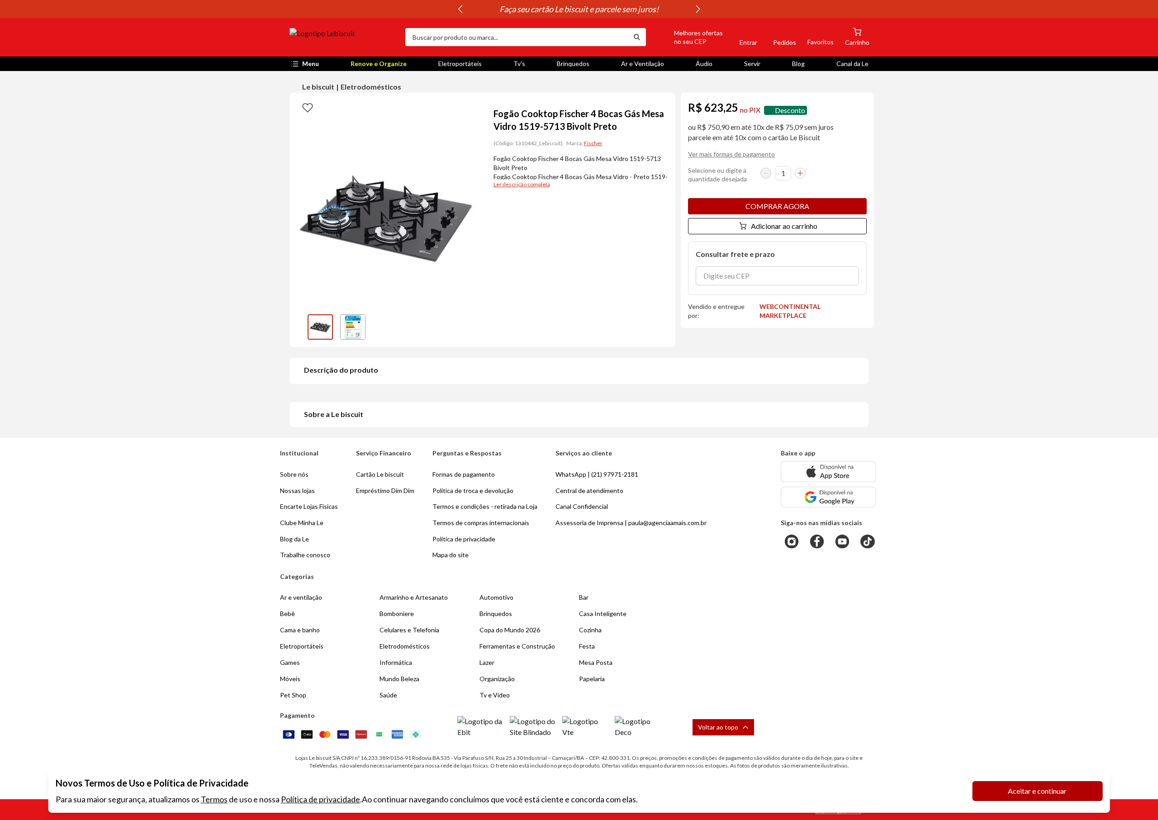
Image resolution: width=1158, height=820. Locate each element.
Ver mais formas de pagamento (731, 154)
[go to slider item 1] (352, 327)
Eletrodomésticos (371, 86)
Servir (752, 63)
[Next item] (698, 9)
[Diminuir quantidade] (765, 173)
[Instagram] (791, 541)
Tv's (519, 63)
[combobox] (516, 37)
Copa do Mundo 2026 (509, 630)
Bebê (287, 613)
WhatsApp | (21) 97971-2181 (596, 474)
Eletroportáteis (460, 63)
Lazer (486, 662)
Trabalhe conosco (305, 555)
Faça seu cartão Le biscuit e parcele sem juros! (579, 9)
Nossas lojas (297, 490)
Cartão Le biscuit (380, 474)
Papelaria (592, 679)
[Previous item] (460, 9)
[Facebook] (817, 541)
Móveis (290, 679)
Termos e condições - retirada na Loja (484, 506)
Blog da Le (294, 539)
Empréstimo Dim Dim (385, 490)
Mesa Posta (595, 662)
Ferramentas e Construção (517, 646)
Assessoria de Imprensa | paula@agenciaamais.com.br (631, 522)
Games (290, 662)
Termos (214, 799)
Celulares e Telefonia (409, 630)
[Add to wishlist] (307, 107)
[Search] (637, 37)
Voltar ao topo (718, 727)
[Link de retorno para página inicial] (344, 37)
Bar (583, 597)
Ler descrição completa (522, 184)
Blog (798, 63)
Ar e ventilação (301, 597)
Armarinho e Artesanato (414, 597)
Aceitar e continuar (1037, 791)
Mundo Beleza (399, 679)
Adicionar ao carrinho (784, 226)
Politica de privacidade (463, 539)
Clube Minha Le (301, 522)
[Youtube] (842, 541)
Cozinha (590, 630)
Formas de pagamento (463, 474)
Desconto (790, 110)
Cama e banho (300, 630)
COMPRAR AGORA (777, 206)
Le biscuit (318, 86)
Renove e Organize (379, 63)
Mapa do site (450, 555)
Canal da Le (852, 63)
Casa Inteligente (602, 613)
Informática (396, 662)
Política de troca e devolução (472, 490)
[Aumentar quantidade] (800, 173)
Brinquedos (573, 63)
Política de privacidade (320, 799)
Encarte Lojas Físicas (309, 506)
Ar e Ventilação (642, 63)
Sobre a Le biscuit (333, 414)
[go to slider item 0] (320, 327)
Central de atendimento (589, 490)
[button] (688, 37)
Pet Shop (293, 695)
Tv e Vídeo (494, 695)
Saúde (388, 695)
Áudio (704, 63)
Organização (497, 679)
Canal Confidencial (581, 506)
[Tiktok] (867, 541)
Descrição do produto (341, 369)
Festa (587, 646)
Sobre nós (294, 474)
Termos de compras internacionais (480, 522)
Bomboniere (397, 613)
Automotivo (496, 597)
